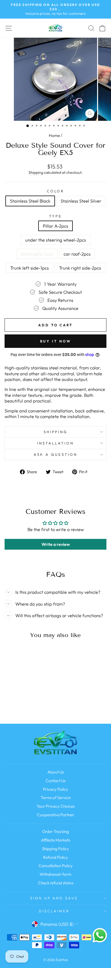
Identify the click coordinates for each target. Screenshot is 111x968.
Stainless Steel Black (30, 201)
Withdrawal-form (55, 874)
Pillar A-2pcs (55, 226)
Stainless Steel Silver (81, 201)
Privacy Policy (55, 789)
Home (54, 135)
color (55, 191)
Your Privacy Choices (56, 806)
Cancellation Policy (56, 865)
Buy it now (55, 341)
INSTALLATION (55, 443)
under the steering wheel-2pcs (55, 240)
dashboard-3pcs (36, 254)
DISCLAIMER (54, 911)
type (55, 216)
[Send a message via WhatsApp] (99, 935)
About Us (55, 772)
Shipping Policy (55, 848)
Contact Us (55, 780)
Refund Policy (55, 857)
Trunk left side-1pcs (29, 268)
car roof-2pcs (77, 254)
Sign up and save (54, 898)
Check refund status (55, 882)
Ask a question (55, 454)
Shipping (36, 172)
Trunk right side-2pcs (80, 268)
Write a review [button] (55, 544)
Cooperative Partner (55, 814)
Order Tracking (55, 831)
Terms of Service (56, 797)
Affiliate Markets (55, 840)
